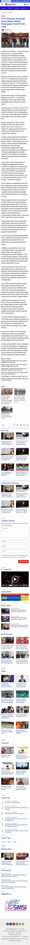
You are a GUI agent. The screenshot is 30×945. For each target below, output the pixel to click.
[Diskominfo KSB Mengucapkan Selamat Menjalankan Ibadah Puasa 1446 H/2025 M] (7, 765)
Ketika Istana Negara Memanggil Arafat (22, 715)
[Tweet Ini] (17, 425)
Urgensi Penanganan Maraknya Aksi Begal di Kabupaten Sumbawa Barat (7, 716)
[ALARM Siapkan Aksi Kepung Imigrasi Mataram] (7, 467)
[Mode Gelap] (25, 4)
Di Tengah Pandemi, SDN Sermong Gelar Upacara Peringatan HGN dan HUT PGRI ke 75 (19, 399)
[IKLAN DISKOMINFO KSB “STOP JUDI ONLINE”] (7, 781)
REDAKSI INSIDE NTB (11, 929)
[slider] (13, 585)
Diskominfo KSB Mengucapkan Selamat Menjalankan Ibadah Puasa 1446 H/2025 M (7, 772)
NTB (9, 842)
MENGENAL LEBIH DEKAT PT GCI (6, 756)
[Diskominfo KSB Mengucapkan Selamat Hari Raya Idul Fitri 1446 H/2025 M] (22, 750)
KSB (4, 842)
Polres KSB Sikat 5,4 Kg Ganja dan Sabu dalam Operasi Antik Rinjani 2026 (7, 863)
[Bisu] (24, 585)
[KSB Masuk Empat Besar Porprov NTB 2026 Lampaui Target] (22, 640)
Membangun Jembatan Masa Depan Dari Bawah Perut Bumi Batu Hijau (7, 685)
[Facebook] (7, 924)
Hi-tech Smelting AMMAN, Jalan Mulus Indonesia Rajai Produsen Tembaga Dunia (21, 701)
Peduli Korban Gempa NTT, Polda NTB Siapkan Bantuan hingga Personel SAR (14, 365)
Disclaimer (19, 933)
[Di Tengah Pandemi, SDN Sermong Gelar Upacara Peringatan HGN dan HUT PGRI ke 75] (19, 391)
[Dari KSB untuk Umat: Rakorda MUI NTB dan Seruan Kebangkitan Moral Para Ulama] (7, 694)
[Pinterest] (13, 924)
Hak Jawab (11, 933)
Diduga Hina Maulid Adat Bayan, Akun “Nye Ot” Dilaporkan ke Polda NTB (14, 361)
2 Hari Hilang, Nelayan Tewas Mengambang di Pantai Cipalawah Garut (14, 887)
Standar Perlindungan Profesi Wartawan (15, 931)
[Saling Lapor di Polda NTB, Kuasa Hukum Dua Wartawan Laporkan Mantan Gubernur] (7, 451)
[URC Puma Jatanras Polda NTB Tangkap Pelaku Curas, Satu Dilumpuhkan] (22, 451)
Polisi (15, 842)
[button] (15, 579)
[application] (15, 579)
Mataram (3, 16)
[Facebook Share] (14, 425)
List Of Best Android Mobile (12, 802)
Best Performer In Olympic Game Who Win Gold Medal (16, 831)
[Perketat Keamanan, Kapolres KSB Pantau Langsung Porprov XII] (22, 654)
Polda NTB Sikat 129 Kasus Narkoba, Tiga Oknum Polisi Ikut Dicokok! (15, 379)
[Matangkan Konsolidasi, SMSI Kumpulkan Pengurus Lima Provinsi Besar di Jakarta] (5, 619)
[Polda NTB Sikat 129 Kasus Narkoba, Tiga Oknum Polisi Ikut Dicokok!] (22, 467)
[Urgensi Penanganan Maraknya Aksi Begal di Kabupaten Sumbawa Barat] (7, 709)
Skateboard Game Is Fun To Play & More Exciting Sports (16, 819)
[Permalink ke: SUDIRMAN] (2, 30)
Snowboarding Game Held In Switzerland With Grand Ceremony (16, 825)
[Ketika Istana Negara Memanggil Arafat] (22, 709)
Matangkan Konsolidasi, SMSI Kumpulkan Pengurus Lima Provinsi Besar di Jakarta (19, 618)
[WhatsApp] (19, 924)
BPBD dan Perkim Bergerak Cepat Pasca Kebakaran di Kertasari (18, 610)
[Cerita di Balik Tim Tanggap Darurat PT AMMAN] (22, 725)
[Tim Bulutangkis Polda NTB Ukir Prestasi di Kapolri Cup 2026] (7, 640)
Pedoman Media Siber (15, 934)
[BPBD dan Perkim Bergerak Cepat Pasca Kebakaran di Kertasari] (5, 611)
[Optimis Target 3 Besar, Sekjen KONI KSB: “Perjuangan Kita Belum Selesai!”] (7, 654)
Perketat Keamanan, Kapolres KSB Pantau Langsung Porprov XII (22, 661)
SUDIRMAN (7, 29)
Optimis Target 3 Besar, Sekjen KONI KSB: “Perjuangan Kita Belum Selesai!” (7, 661)
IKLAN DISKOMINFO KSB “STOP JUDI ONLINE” (6, 788)
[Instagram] (16, 924)
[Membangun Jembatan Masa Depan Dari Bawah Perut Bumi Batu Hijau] (7, 678)
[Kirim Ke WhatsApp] (27, 425)
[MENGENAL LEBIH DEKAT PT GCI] (7, 750)
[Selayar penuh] (26, 585)
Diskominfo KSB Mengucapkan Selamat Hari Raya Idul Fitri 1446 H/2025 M (22, 757)
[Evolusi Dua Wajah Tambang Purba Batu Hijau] (7, 725)
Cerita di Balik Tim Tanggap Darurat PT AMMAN (22, 732)
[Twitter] (10, 924)
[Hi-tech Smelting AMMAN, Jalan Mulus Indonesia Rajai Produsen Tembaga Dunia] (22, 694)
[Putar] (3, 585)
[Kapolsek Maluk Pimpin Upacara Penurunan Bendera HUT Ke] (6, 409)
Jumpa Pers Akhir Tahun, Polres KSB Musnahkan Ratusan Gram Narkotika (14, 881)
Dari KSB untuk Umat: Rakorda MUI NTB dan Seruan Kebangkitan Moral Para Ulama (7, 701)
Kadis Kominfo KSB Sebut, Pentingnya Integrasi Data (21, 772)
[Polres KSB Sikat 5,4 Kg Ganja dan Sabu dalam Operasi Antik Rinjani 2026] (7, 856)
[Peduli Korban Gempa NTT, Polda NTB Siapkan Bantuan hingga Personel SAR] (22, 436)
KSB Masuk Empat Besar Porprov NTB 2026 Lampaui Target (22, 647)
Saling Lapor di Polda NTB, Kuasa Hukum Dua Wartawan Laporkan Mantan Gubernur (14, 369)
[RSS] (23, 924)
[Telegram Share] (24, 425)
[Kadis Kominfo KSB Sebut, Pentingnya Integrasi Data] (22, 765)
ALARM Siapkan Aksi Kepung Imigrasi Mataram (14, 376)
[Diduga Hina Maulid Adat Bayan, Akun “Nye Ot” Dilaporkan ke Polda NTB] (7, 436)
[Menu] (2, 4)
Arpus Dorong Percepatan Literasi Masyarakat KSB (21, 788)
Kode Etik (21, 929)
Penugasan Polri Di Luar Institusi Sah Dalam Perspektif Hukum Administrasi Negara (21, 685)
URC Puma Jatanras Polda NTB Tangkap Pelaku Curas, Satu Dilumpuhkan (14, 373)
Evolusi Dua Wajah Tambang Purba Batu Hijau (7, 732)
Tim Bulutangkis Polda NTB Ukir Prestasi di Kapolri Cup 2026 (7, 647)
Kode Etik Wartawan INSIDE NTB (11, 936)
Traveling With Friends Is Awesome (14, 813)
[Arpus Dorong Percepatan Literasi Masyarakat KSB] (22, 781)
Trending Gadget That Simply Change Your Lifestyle (17, 808)
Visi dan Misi (25, 936)
